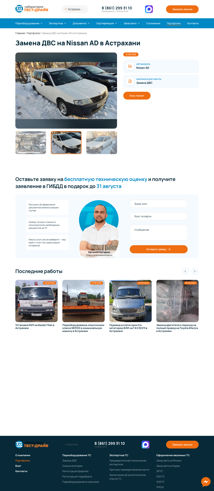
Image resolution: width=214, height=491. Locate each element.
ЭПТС (159, 471)
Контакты (193, 23)
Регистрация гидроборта (77, 476)
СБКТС (160, 476)
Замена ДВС (69, 460)
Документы (79, 23)
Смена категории (72, 466)
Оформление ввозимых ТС (173, 455)
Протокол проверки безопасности (129, 469)
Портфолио (174, 23)
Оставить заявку (156, 249)
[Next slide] (195, 271)
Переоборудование (27, 23)
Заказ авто (130, 23)
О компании (153, 23)
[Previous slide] (185, 271)
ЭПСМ (160, 487)
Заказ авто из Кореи (168, 466)
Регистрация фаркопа (75, 471)
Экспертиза (56, 23)
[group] (66, 91)
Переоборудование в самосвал (80, 481)
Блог (18, 466)
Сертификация (105, 23)
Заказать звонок (182, 9)
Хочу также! (137, 95)
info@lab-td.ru (100, 447)
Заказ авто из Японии (168, 460)
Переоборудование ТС (76, 455)
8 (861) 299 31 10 (117, 8)
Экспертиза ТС (118, 455)
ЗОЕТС (160, 481)
